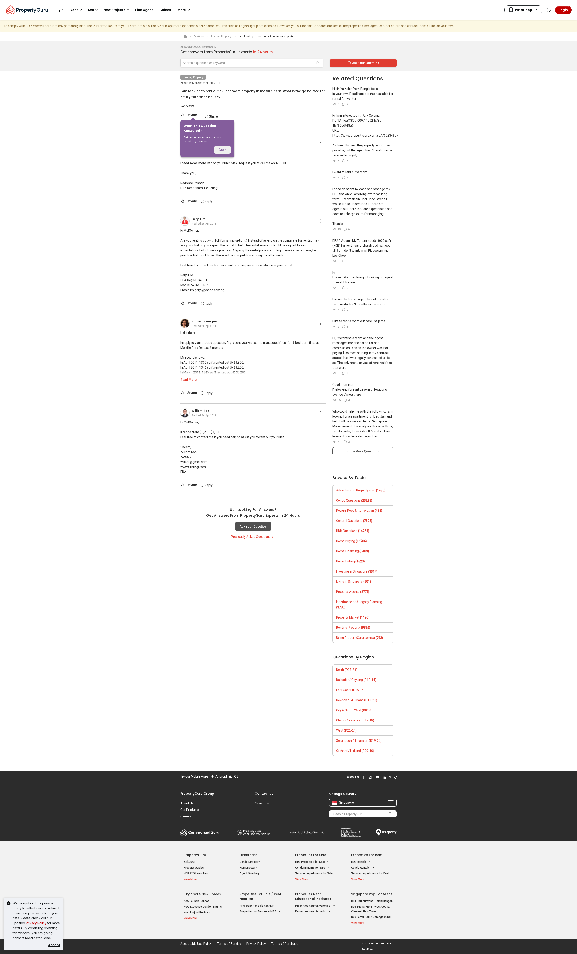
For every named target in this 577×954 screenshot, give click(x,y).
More (181, 10)
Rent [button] (74, 10)
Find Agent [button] (144, 10)
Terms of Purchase (284, 943)
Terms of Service (229, 943)
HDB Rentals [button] (359, 861)
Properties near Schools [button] (310, 911)
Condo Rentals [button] (360, 867)
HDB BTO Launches (196, 873)
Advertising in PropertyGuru (360, 490)
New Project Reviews (197, 912)
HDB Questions (352, 531)
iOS (235, 776)
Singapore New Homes (202, 894)
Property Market (352, 617)
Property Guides (194, 867)
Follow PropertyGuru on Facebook (362, 777)
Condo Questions (354, 500)
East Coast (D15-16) (350, 690)
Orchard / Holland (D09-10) (355, 751)
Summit (307, 832)
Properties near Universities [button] (313, 905)
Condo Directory (250, 861)
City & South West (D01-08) (355, 710)
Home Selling (350, 561)
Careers (186, 816)
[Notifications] (548, 9)
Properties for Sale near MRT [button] (258, 905)
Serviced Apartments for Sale (314, 873)
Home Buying (351, 541)
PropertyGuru (195, 855)
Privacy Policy (36, 923)
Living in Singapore (353, 581)
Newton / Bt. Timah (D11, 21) (356, 700)
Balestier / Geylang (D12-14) (356, 680)
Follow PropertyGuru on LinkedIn (383, 777)
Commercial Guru (199, 832)
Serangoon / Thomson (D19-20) (359, 740)
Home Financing (352, 551)
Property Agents (353, 591)
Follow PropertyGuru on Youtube (376, 777)
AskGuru (189, 861)
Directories (248, 855)
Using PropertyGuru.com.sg (359, 637)
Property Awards (253, 832)
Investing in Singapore (357, 571)
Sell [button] (91, 10)
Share (213, 116)
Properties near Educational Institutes (313, 896)
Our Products (189, 810)
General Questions (354, 521)
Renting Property (193, 77)
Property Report (351, 832)
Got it (222, 150)
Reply (208, 201)
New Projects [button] (114, 10)
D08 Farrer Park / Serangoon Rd (371, 917)
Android (221, 776)
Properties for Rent (366, 855)
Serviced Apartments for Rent (370, 873)
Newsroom (262, 803)
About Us (186, 803)
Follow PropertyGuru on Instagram (369, 777)
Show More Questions (363, 451)
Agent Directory (249, 873)
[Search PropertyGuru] (390, 814)
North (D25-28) (346, 669)
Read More (188, 379)
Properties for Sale (310, 855)
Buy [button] (57, 10)
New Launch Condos (196, 901)
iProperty (386, 832)
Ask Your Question (253, 526)
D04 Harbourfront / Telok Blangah (372, 901)
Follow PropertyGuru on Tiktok (395, 777)
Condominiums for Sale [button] (310, 867)
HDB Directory (248, 867)
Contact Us (264, 793)
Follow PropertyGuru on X (390, 777)
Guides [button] (165, 10)
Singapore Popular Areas (371, 894)
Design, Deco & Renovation (359, 510)
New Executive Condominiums (203, 906)
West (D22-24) (346, 730)
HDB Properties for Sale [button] (310, 861)
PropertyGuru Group (197, 793)
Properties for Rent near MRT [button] (258, 911)
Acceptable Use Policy (196, 943)
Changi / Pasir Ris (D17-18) (355, 720)
